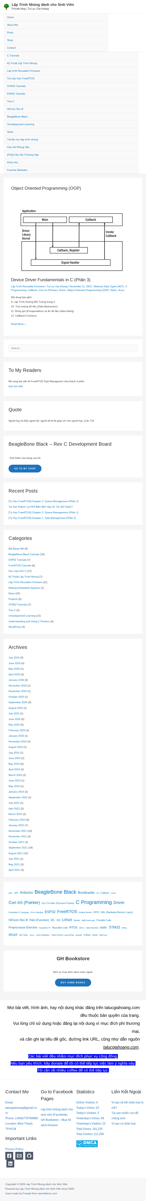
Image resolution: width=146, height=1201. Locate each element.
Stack (113, 290)
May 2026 (14, 668)
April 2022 (14, 808)
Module (77, 920)
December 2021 (18, 830)
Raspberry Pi (44, 928)
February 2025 (17, 730)
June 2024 (14, 758)
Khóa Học (12, 162)
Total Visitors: (85, 1134)
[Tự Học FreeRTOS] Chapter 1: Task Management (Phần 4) (42, 517)
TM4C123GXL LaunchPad (62, 935)
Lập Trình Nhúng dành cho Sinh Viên (43, 5)
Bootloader (86, 892)
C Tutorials (13, 55)
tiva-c (32, 935)
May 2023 (14, 786)
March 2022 (15, 814)
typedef (78, 935)
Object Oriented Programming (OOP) (88, 290)
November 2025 (18, 691)
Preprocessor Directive (23, 927)
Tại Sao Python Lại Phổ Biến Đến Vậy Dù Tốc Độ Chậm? (41, 506)
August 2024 (16, 747)
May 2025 (14, 724)
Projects (13, 599)
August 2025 (16, 708)
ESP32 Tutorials (16, 93)
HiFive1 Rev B (15, 109)
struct (121, 290)
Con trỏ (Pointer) (48, 290)
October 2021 (16, 842)
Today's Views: (86, 1107)
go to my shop (25, 468)
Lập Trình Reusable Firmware (28, 286)
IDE (59, 920)
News (10, 131)
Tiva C (10, 101)
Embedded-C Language (19, 912)
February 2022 (17, 819)
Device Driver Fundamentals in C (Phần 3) (50, 279)
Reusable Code (60, 927)
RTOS (73, 927)
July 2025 (14, 713)
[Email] (19, 1156)
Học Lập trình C (17, 571)
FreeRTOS (67, 911)
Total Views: (84, 1128)
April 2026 (14, 674)
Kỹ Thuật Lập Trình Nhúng (22, 63)
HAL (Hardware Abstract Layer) (117, 912)
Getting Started (85, 912)
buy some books (73, 982)
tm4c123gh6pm (42, 935)
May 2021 (14, 864)
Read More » (18, 323)
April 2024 (14, 769)
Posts (10, 32)
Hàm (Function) (39, 920)
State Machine (92, 928)
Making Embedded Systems (24, 587)
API (16, 893)
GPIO (96, 912)
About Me (12, 24)
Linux (67, 919)
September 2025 (18, 702)
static (103, 927)
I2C (53, 920)
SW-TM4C (23, 935)
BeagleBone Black (17, 116)
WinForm (103, 935)
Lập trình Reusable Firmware (23, 70)
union (95, 935)
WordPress (15, 626)
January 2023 (16, 791)
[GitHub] (29, 1156)
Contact (11, 47)
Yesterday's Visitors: (89, 1123)
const (113, 893)
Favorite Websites (17, 170)
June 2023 (14, 780)
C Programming (94, 902)
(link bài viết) (16, 386)
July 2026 (14, 657)
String (124, 928)
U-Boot (87, 935)
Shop (10, 40)
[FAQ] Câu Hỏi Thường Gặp (23, 154)
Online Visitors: (86, 1102)
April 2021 (14, 870)
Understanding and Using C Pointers (29, 621)
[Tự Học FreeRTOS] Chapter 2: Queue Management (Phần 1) (44, 512)
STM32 (114, 927)
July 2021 (14, 858)
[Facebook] (9, 1156)
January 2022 (16, 825)
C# (97, 893)
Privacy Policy (14, 1149)
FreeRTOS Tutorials (20, 565)
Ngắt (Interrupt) (88, 920)
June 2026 (14, 663)
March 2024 (15, 775)
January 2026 (16, 679)
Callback (32, 290)
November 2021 (18, 836)
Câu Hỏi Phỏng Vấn (18, 147)
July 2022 (14, 802)
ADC (11, 893)
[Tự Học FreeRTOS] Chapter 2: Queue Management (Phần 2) (44, 501)
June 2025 (14, 719)
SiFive (81, 928)
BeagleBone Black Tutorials (24, 554)
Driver (62, 290)
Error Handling (37, 912)
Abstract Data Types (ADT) (109, 286)
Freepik (27, 1193)
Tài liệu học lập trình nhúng (22, 139)
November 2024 (18, 741)
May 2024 (14, 763)
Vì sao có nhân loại (123, 1123)
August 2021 (16, 853)
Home (10, 17)
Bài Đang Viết (16, 548)
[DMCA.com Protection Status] (87, 1143)
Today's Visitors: (86, 1112)
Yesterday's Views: (88, 1118)
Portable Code (104, 920)
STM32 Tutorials (16, 86)
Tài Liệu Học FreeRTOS (20, 78)
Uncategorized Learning (20, 124)
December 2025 (18, 685)
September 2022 (18, 797)
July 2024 (14, 752)
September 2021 (18, 847)
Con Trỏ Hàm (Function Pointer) (57, 903)
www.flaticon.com (47, 1193)
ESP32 (50, 912)
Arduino (26, 892)
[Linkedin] (10, 1163)
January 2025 (16, 735)
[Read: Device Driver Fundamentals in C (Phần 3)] (73, 239)
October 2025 (16, 696)
